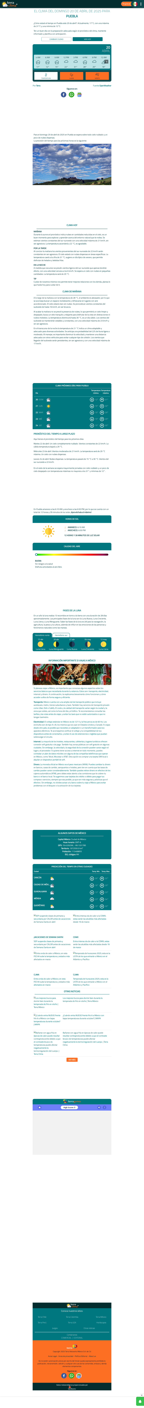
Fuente (102, 85)
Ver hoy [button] (87, 39)
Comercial (66, 1337)
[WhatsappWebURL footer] (71, 1375)
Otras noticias (89, 1328)
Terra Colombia (72, 1316)
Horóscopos (101, 1322)
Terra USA (72, 1322)
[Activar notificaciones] (130, 1401)
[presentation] (106, 62)
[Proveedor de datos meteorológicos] (72, 1388)
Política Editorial (81, 1356)
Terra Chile (42, 1316)
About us (92, 1356)
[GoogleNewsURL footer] (79, 1375)
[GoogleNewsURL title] (79, 94)
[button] (14, 88)
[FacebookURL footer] (64, 1375)
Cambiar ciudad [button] (56, 39)
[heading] (72, 1060)
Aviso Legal (52, 1356)
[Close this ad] (142, 1395)
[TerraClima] (135, 4)
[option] (45, 76)
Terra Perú (42, 1322)
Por (36, 85)
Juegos (55, 1328)
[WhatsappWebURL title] (71, 94)
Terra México (101, 1316)
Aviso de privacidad (65, 1356)
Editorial (78, 1337)
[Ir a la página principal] (10, 4)
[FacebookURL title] (63, 94)
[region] (72, 115)
